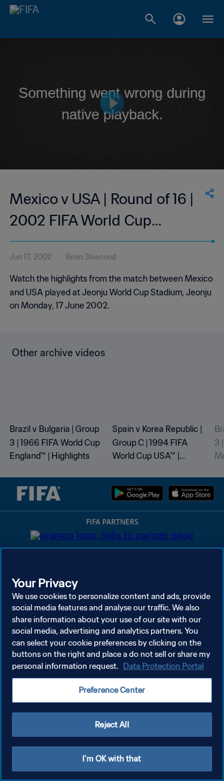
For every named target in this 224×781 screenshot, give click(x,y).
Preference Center (112, 690)
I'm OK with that (111, 759)
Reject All (111, 725)
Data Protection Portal (163, 666)
